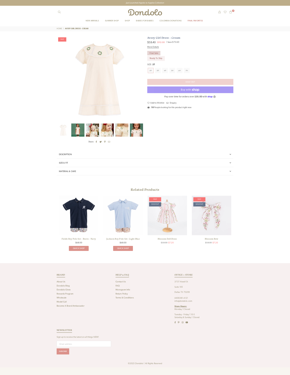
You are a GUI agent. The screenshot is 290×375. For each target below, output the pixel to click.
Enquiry (172, 103)
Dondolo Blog (63, 286)
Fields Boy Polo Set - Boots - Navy (79, 238)
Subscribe (63, 351)
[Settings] (219, 12)
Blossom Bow (211, 238)
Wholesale (61, 298)
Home (59, 29)
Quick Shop (79, 247)
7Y (187, 70)
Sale (62, 39)
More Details (153, 47)
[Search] (59, 12)
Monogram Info (123, 290)
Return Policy (122, 294)
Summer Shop (112, 21)
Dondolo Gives (64, 290)
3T (158, 70)
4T (165, 70)
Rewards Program (65, 294)
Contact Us (121, 282)
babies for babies (144, 21)
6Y (179, 70)
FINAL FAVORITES (195, 21)
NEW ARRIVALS (92, 21)
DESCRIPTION (65, 154)
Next (140, 79)
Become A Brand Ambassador (70, 306)
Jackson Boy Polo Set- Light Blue (123, 238)
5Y (172, 70)
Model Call (62, 302)
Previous (59, 79)
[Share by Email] (109, 141)
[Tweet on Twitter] (101, 141)
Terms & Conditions (125, 298)
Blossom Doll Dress (167, 238)
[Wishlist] (225, 12)
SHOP (127, 21)
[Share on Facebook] (96, 141)
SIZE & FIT (63, 163)
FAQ (118, 286)
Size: (151, 64)
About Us (61, 282)
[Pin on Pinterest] (105, 141)
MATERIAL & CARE (67, 171)
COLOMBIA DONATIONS (171, 21)
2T (151, 70)
